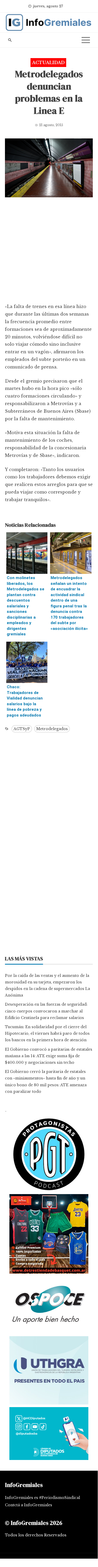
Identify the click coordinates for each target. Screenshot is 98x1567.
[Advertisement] (49, 252)
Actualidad (48, 62)
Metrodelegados (52, 728)
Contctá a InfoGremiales (28, 1505)
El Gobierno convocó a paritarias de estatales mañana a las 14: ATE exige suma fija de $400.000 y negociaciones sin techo (48, 1056)
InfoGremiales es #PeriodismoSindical (42, 1497)
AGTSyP (22, 728)
